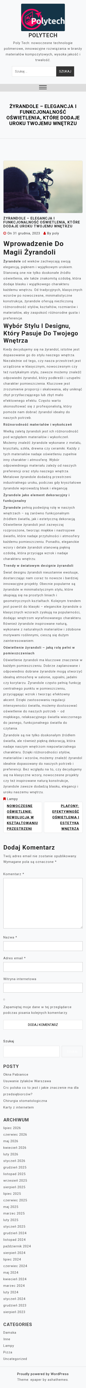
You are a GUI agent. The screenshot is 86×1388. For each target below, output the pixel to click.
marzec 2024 (14, 1286)
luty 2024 (10, 1292)
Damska (9, 1333)
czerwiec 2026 (15, 1135)
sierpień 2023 (14, 1312)
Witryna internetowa (19, 979)
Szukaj (8, 1041)
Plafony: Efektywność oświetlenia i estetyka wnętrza (65, 817)
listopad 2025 (14, 1174)
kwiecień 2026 (14, 1148)
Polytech (43, 35)
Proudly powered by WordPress (43, 1374)
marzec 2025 (14, 1213)
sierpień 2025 (14, 1187)
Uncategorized (15, 1359)
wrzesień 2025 (15, 1181)
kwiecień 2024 (14, 1279)
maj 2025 (10, 1207)
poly (55, 233)
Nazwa (10, 937)
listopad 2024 (14, 1240)
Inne (6, 1339)
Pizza (7, 1352)
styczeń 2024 (14, 1299)
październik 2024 (17, 1246)
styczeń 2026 (14, 1161)
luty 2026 (10, 1154)
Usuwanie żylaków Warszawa (27, 1081)
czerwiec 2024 (15, 1266)
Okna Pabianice (15, 1074)
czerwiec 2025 (15, 1200)
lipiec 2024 (12, 1259)
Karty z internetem (18, 1107)
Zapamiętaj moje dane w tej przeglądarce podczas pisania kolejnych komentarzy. (37, 1010)
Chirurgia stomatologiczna (25, 1101)
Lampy (12, 799)
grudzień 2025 (14, 1167)
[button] (43, 88)
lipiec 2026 (12, 1128)
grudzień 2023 (14, 1305)
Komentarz (13, 874)
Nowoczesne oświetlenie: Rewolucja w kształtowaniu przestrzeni (22, 817)
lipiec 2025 (12, 1194)
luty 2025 (10, 1220)
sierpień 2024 (14, 1253)
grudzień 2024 (14, 1233)
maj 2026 (10, 1141)
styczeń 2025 (14, 1227)
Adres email (14, 958)
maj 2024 (10, 1273)
